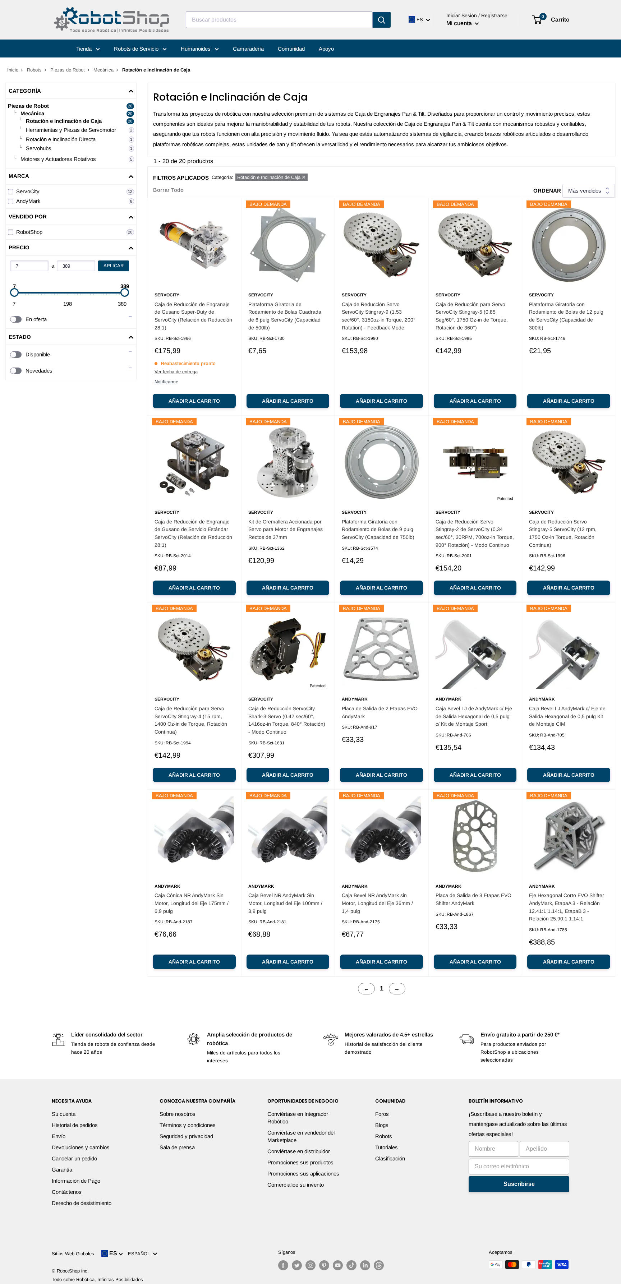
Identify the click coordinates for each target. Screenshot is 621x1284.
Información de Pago (76, 1181)
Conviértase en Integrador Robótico (297, 1117)
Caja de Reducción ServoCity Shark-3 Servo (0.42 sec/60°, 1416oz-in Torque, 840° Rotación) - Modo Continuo (286, 720)
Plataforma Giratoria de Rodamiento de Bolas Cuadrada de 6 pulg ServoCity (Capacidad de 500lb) (284, 316)
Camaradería (248, 49)
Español (140, 1253)
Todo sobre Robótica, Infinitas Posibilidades (97, 1279)
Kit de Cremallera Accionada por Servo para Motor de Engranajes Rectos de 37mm (285, 529)
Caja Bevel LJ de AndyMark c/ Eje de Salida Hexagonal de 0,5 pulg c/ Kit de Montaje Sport (474, 716)
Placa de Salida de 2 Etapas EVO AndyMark (380, 712)
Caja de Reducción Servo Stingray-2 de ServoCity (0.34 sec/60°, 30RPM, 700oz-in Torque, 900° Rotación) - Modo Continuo (475, 533)
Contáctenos (67, 1192)
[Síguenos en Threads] (379, 1265)
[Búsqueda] (382, 20)
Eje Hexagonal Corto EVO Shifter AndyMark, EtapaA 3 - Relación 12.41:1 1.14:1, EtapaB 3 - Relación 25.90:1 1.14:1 (566, 907)
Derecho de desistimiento (81, 1203)
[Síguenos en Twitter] (297, 1265)
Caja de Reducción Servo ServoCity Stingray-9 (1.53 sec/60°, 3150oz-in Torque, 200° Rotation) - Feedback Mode (378, 316)
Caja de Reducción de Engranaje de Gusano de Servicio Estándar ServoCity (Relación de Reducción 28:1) (193, 533)
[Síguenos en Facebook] (283, 1265)
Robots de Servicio (137, 49)
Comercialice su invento (295, 1185)
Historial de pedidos (75, 1125)
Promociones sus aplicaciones (303, 1173)
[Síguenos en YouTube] (338, 1265)
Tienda (84, 49)
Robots (34, 70)
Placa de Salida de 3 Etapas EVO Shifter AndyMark (473, 899)
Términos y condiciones (188, 1125)
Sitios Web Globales (73, 1253)
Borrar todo (168, 190)
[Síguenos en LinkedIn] (365, 1265)
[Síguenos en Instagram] (310, 1265)
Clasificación (390, 1158)
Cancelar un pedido (74, 1158)
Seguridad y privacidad (186, 1136)
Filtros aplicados (181, 178)
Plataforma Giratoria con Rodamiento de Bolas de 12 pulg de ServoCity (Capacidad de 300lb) (566, 316)
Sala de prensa (177, 1147)
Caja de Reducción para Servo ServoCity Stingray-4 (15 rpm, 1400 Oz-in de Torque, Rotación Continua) (191, 720)
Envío (58, 1136)
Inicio (12, 70)
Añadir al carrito (194, 401)
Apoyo (326, 49)
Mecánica (103, 70)
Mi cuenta (459, 23)
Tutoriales (386, 1147)
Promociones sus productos (300, 1162)
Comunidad (291, 49)
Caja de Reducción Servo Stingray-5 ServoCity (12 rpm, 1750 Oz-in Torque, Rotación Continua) (563, 533)
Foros (382, 1114)
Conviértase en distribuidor (298, 1151)
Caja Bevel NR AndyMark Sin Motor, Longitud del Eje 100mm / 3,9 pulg (285, 903)
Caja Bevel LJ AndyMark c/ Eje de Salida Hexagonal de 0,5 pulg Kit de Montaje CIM (567, 716)
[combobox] (279, 19)
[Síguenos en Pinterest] (324, 1265)
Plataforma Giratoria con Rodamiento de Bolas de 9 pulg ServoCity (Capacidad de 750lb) (378, 529)
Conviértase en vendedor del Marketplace (301, 1136)
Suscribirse (519, 1184)
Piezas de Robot (67, 70)
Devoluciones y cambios (81, 1147)
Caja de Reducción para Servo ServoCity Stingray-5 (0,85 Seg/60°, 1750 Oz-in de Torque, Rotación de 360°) (472, 316)
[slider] (14, 292)
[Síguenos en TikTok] (351, 1265)
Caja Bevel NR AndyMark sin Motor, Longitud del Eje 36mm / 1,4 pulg (377, 903)
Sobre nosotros (178, 1114)
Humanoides (196, 49)
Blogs (381, 1125)
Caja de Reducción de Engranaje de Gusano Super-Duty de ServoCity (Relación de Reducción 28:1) (193, 316)
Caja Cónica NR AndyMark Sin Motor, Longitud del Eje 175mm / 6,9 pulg (192, 903)
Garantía (62, 1170)
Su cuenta (63, 1114)
